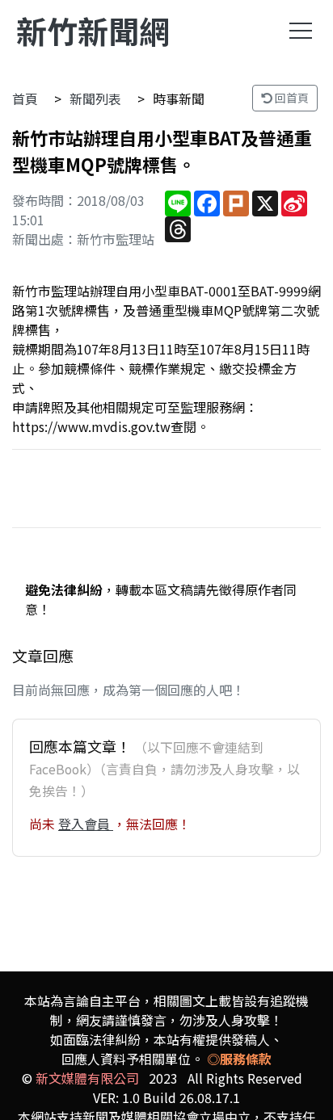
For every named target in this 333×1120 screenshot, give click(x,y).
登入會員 (85, 823)
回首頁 (290, 98)
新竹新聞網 (93, 30)
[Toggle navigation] (300, 30)
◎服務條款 (239, 1058)
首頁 (25, 98)
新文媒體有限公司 (87, 1078)
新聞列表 (95, 98)
